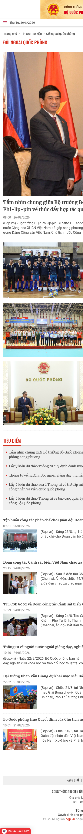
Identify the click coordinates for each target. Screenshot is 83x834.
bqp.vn (70, 819)
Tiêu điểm (12, 440)
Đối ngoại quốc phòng (60, 33)
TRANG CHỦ (72, 780)
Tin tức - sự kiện (31, 33)
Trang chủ (10, 33)
